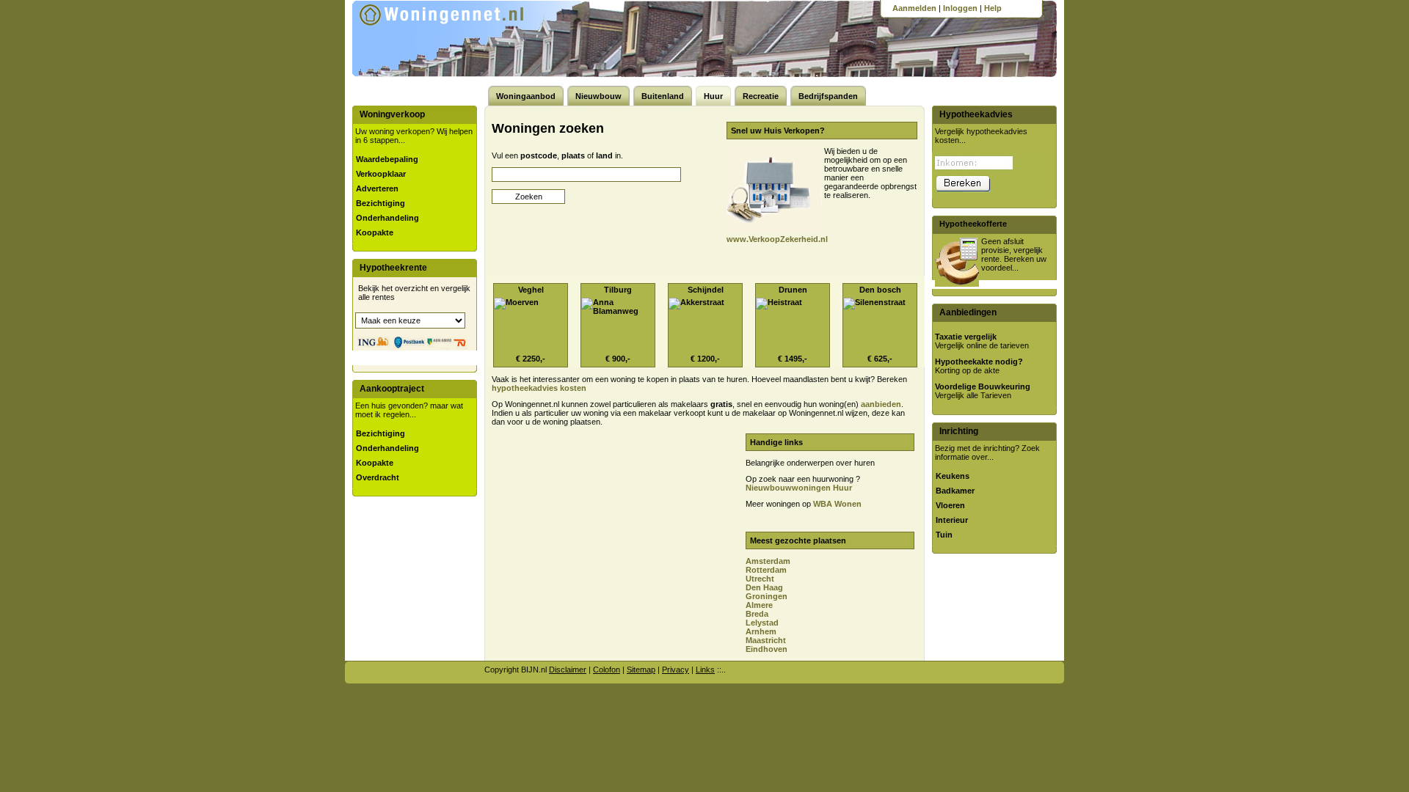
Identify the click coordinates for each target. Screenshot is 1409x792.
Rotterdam (766, 569)
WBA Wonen (837, 503)
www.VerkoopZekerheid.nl (777, 239)
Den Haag (764, 587)
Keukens (952, 476)
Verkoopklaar (381, 173)
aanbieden (881, 404)
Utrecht (760, 578)
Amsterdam (768, 561)
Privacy (675, 669)
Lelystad (762, 622)
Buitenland (662, 96)
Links (705, 669)
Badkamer (955, 490)
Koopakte (374, 232)
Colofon (606, 669)
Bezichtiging (380, 203)
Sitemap (641, 669)
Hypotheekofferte (973, 223)
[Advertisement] (611, 536)
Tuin (944, 534)
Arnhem (761, 631)
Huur (713, 96)
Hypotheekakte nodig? (979, 361)
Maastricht (766, 640)
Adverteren (377, 188)
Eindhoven (766, 649)
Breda (757, 613)
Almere (759, 605)
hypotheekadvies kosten (539, 388)
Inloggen (960, 8)
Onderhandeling (387, 217)
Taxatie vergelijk (966, 336)
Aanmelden (914, 8)
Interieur (952, 520)
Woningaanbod (526, 96)
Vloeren (950, 505)
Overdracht (377, 477)
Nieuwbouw (598, 96)
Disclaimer (567, 669)
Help (993, 8)
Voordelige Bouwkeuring (982, 386)
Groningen (766, 596)
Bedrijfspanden (828, 96)
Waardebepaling (387, 159)
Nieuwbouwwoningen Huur (799, 487)
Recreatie (761, 96)
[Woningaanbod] (462, 36)
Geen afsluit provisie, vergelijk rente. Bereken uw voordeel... (1013, 254)
